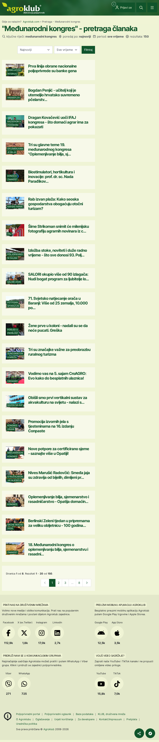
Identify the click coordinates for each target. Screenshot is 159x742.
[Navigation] (152, 7)
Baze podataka (85, 714)
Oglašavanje (42, 719)
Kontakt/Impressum (110, 719)
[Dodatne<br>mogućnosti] (150, 733)
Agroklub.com (31, 21)
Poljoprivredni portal (28, 714)
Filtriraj (88, 49)
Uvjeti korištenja (63, 719)
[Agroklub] (23, 8)
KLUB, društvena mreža (111, 714)
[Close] (141, 7)
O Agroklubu (23, 719)
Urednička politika (26, 723)
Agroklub (48, 729)
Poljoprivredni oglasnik (58, 714)
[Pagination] (86, 583)
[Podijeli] (139, 733)
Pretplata (131, 719)
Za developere (86, 719)
